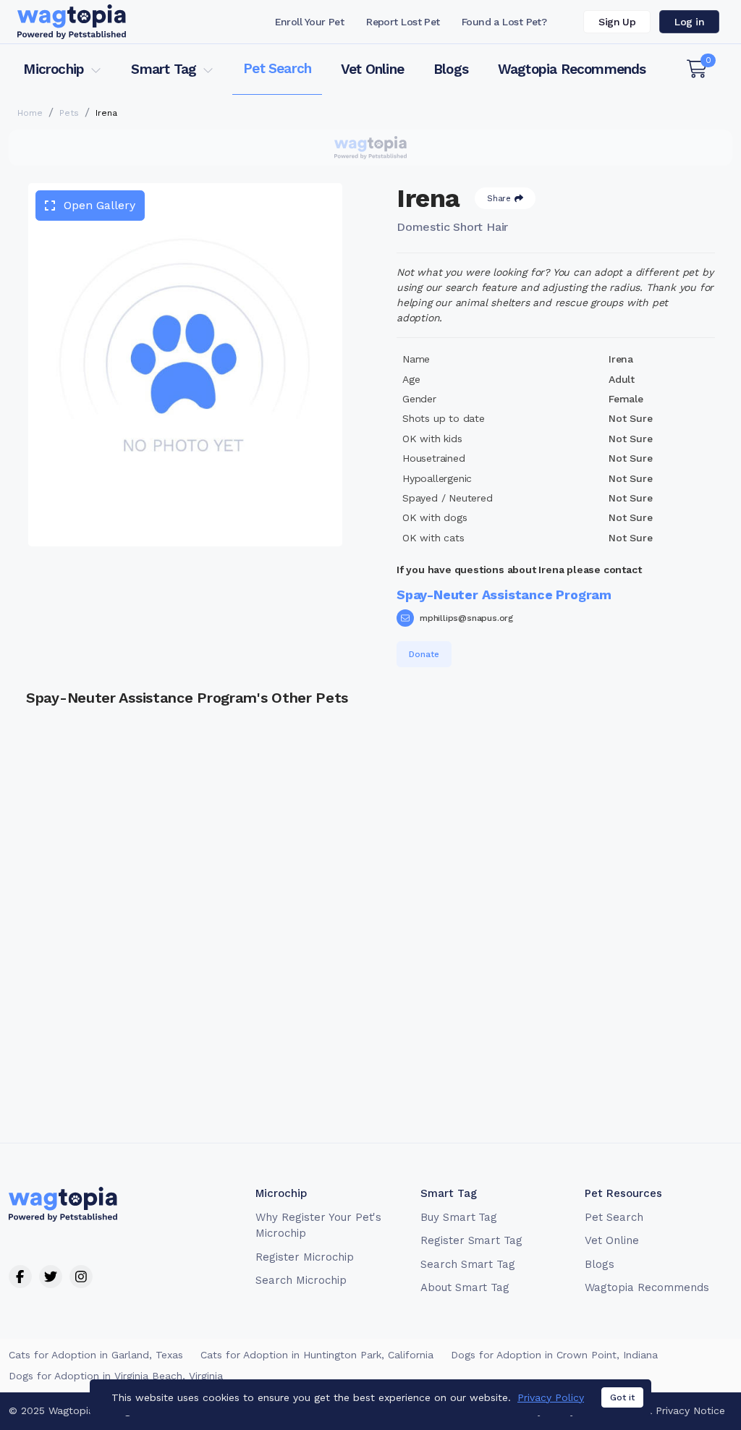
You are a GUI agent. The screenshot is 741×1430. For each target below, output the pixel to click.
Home (30, 113)
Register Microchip (304, 1257)
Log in (689, 22)
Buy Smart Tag (458, 1217)
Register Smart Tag (471, 1240)
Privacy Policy (550, 1397)
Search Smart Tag (467, 1264)
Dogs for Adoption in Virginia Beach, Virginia (116, 1376)
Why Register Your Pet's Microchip (318, 1225)
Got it (622, 1397)
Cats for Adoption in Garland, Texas (96, 1355)
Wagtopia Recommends (572, 69)
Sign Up (616, 22)
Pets (69, 113)
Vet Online (372, 69)
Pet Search (277, 68)
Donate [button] (424, 654)
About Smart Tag (464, 1287)
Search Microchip (300, 1280)
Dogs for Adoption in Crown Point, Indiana (554, 1355)
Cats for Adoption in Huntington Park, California (316, 1355)
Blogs (450, 69)
